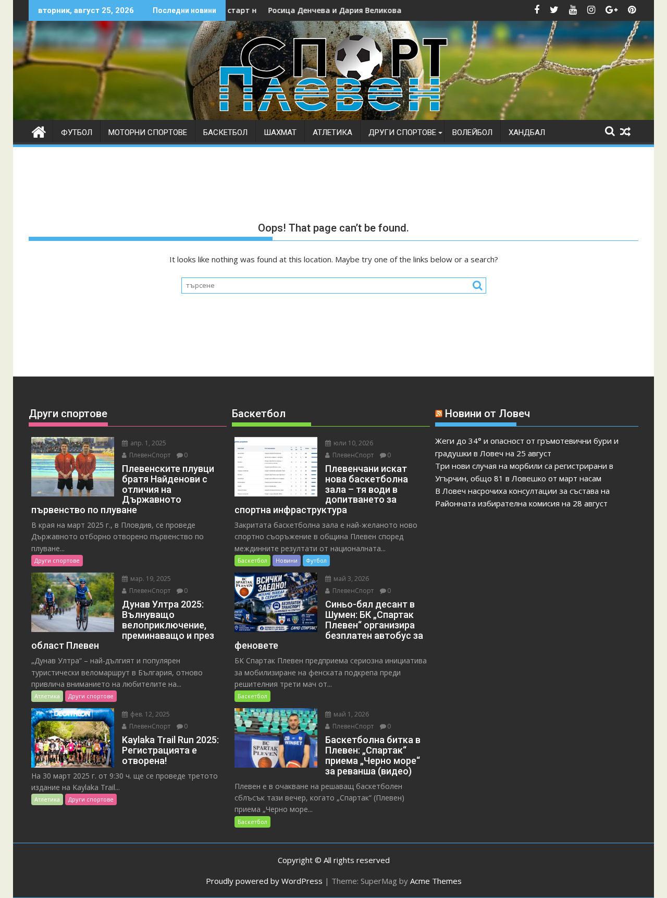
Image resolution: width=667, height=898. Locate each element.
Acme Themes (436, 881)
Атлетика (332, 132)
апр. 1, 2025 (147, 443)
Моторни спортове (147, 132)
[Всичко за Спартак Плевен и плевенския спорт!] (39, 130)
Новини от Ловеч (487, 413)
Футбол (76, 132)
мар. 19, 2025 (150, 578)
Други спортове (402, 132)
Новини (287, 560)
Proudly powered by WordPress (264, 881)
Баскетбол (225, 132)
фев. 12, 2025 (149, 714)
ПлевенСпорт (149, 455)
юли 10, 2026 (352, 443)
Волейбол (472, 132)
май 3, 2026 (350, 578)
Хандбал (527, 132)
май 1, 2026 (350, 714)
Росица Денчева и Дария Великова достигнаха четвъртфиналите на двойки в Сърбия (403, 10)
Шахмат (280, 132)
